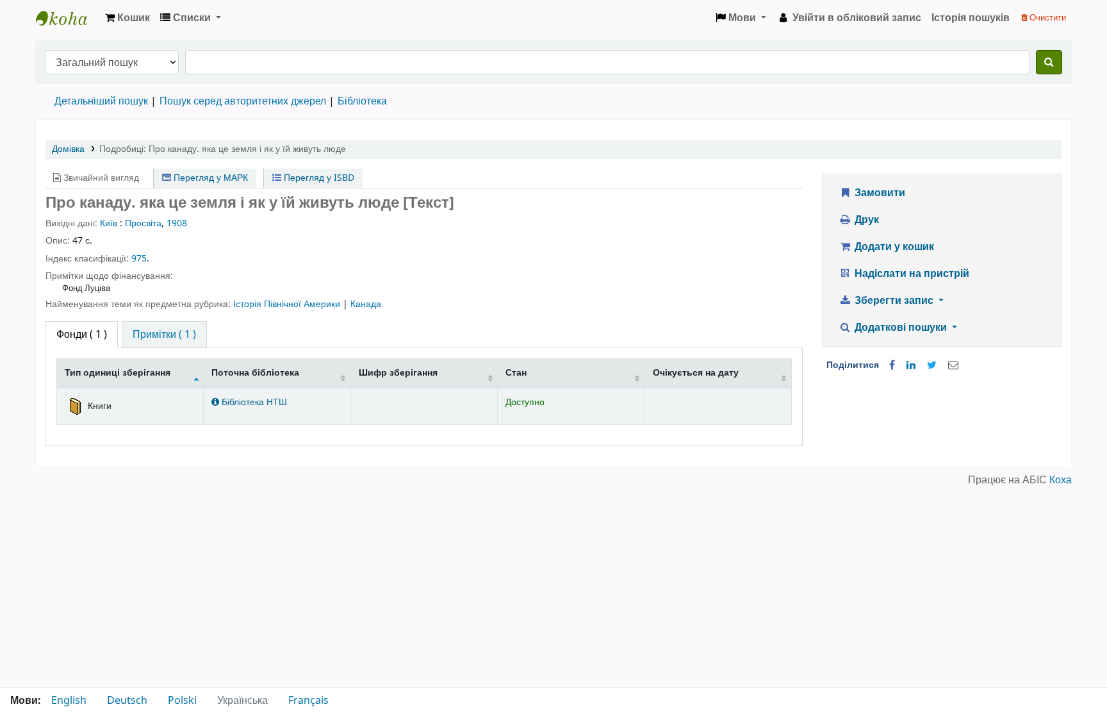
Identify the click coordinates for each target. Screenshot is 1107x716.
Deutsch (127, 700)
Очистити (1047, 18)
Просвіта (143, 223)
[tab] (164, 334)
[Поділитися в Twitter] (931, 365)
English (68, 700)
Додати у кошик (893, 246)
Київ (108, 223)
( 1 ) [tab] (81, 334)
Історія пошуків (970, 18)
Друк (865, 220)
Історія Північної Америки (288, 304)
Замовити (878, 193)
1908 (177, 223)
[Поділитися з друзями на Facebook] (892, 365)
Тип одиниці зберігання (117, 372)
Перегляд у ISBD (317, 178)
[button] (127, 18)
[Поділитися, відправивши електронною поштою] (953, 365)
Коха (1060, 480)
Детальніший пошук (101, 101)
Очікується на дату (696, 372)
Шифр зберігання (398, 372)
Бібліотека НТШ (253, 402)
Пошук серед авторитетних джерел (243, 101)
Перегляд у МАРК (209, 178)
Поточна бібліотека (255, 372)
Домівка (68, 149)
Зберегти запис (894, 300)
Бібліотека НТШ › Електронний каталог (68, 18)
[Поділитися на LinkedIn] (911, 365)
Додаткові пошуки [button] (900, 327)
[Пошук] (1049, 62)
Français (308, 700)
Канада (365, 304)
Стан (516, 372)
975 (139, 258)
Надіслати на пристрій (910, 273)
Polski (182, 700)
